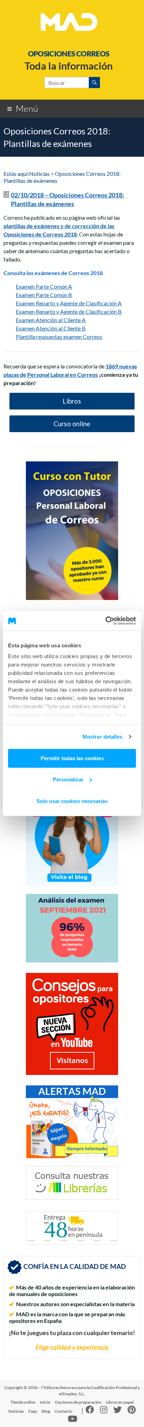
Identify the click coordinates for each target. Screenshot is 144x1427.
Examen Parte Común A (44, 286)
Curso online (72, 424)
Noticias (16, 1411)
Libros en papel (120, 1402)
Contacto (63, 1411)
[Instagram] (103, 1411)
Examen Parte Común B (44, 294)
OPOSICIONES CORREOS (68, 53)
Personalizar (68, 779)
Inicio (45, 1402)
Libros (72, 401)
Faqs (32, 1411)
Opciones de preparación (78, 1402)
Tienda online (22, 1402)
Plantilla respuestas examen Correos (59, 336)
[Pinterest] (131, 1411)
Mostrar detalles (102, 737)
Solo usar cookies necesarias (72, 801)
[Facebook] (90, 1411)
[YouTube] (72, 1420)
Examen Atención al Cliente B (51, 328)
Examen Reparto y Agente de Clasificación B (69, 311)
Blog (46, 1411)
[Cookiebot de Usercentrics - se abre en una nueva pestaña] (105, 620)
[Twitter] (117, 1411)
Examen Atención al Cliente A (51, 320)
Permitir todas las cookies (72, 758)
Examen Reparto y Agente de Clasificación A (69, 303)
